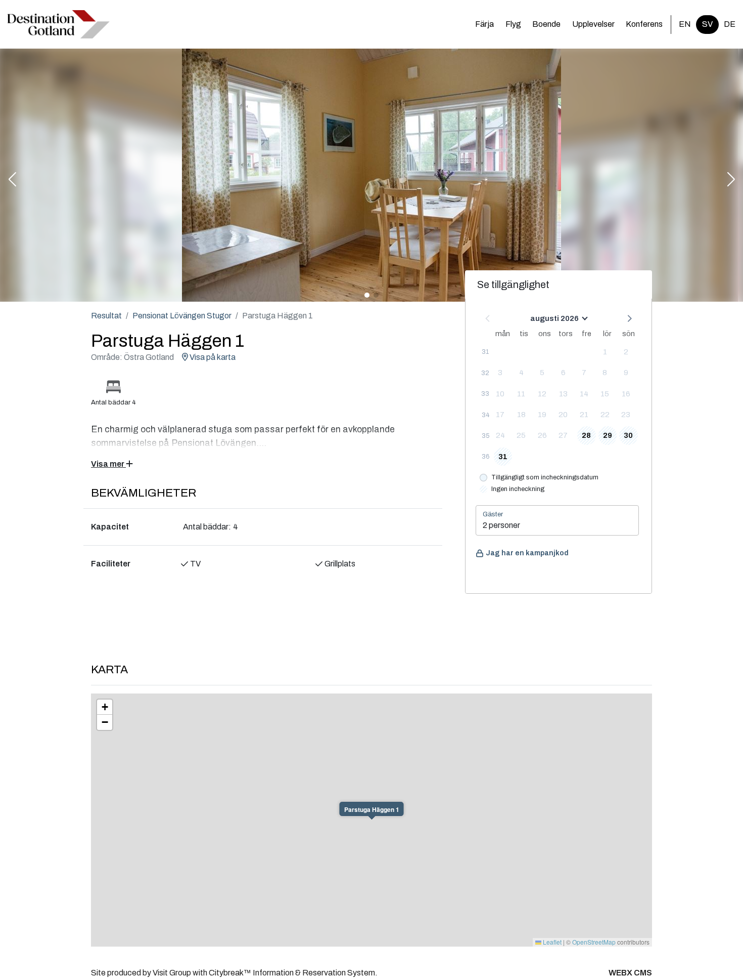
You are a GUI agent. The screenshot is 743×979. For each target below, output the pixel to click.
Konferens (644, 24)
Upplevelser (593, 24)
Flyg (513, 24)
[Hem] (59, 24)
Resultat (106, 315)
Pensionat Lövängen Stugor (181, 315)
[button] (12, 180)
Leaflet (551, 941)
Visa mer (108, 464)
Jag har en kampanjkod (527, 553)
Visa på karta (212, 357)
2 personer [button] (501, 525)
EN (685, 24)
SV (707, 24)
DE (729, 24)
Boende (546, 24)
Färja (484, 24)
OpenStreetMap (594, 941)
